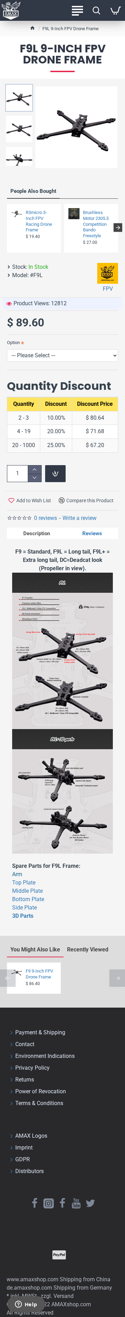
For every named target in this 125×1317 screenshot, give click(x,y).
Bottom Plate (28, 899)
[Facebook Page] (35, 1203)
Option (13, 342)
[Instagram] (48, 1203)
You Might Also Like (35, 949)
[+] (34, 469)
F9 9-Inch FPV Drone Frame (39, 974)
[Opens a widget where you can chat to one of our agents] (26, 1305)
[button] (7, 227)
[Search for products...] (96, 10)
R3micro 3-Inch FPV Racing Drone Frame (39, 221)
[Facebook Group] (62, 1203)
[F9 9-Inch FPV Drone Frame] (16, 972)
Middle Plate (27, 891)
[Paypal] (59, 1255)
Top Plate (23, 882)
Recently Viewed (87, 949)
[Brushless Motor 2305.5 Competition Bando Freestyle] (74, 213)
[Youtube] (76, 1203)
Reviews (92, 533)
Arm (17, 874)
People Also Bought (33, 191)
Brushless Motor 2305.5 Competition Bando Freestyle (96, 224)
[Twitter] (90, 1203)
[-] (34, 478)
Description (36, 533)
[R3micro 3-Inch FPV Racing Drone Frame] (16, 213)
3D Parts (22, 916)
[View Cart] (115, 10)
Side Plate (24, 907)
